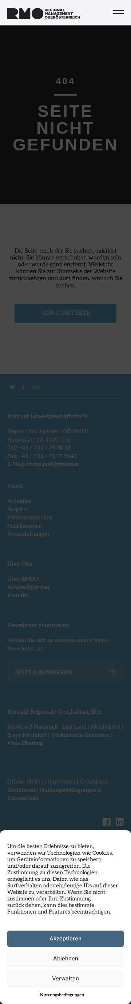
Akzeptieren (65, 938)
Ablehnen (65, 958)
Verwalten (65, 978)
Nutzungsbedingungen (62, 995)
